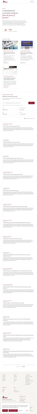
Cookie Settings (30, 407)
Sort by (20, 112)
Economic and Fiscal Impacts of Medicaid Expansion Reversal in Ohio (16, 222)
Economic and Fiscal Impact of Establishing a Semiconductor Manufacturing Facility (18, 336)
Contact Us (15, 390)
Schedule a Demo (16, 391)
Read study (6, 62)
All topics (5, 109)
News (3, 391)
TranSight (15, 379)
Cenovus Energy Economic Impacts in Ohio (11, 126)
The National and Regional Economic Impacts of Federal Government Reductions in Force (16, 255)
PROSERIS (15, 376)
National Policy (27, 384)
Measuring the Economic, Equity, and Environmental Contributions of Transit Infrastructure (18, 352)
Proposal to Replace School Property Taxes (11, 142)
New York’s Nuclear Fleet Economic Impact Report (13, 174)
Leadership (4, 379)
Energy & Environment (28, 376)
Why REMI (3, 376)
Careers (3, 380)
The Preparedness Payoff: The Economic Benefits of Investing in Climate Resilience (17, 287)
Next (24, 366)
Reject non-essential (13, 410)
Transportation (27, 379)
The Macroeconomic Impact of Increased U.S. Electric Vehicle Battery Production (16, 320)
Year (3, 112)
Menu (32, 1)
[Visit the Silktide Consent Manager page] (27, 410)
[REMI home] (5, 2)
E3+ (14, 381)
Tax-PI (15, 380)
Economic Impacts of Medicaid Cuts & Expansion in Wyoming (15, 206)
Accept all (5, 410)
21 (21, 366)
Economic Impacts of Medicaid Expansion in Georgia (13, 302)
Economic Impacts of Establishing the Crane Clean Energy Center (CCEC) (17, 270)
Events (3, 390)
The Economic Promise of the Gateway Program (12, 238)
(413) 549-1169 (22, 400)
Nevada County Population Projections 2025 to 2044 (13, 158)
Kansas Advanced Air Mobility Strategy (10, 190)
